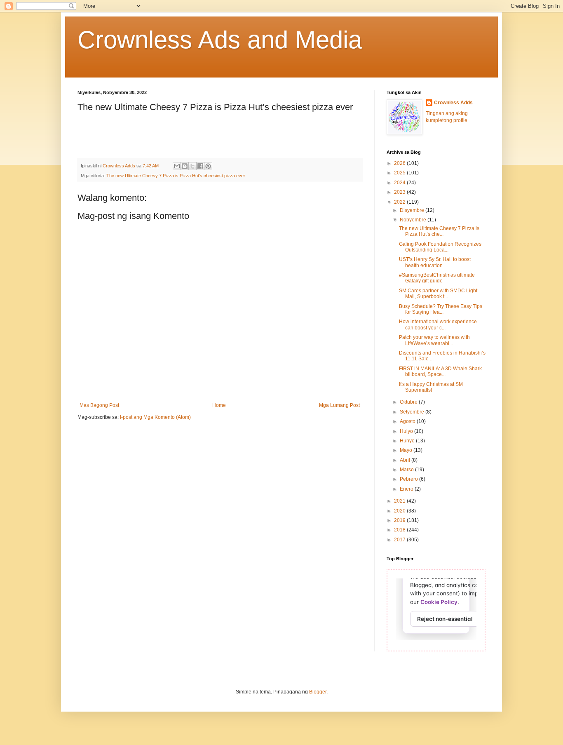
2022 (400, 202)
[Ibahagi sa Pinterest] (208, 166)
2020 (400, 511)
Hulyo (407, 431)
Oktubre (409, 402)
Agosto (408, 421)
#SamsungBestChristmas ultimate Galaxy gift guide (437, 278)
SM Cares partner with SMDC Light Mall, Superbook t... (438, 293)
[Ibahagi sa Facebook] (200, 166)
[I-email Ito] (177, 166)
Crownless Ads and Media (219, 40)
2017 (400, 540)
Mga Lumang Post (339, 405)
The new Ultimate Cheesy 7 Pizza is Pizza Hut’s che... (439, 231)
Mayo (406, 450)
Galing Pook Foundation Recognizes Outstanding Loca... (440, 247)
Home (219, 405)
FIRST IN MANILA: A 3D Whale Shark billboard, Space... (440, 371)
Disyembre (412, 210)
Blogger (317, 692)
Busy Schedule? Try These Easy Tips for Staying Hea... (440, 309)
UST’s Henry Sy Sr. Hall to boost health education (435, 262)
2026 (400, 163)
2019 (400, 520)
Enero (407, 489)
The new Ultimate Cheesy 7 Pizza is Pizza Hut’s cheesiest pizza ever (175, 175)
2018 (400, 530)
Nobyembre (413, 220)
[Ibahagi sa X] (192, 166)
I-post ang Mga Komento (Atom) (155, 417)
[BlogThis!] (185, 166)
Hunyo (408, 441)
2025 (400, 173)
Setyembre (412, 412)
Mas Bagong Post (99, 405)
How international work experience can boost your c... (438, 324)
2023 (400, 192)
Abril (405, 460)
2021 (400, 501)
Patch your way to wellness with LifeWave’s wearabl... (434, 340)
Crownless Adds (453, 103)
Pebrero (409, 479)
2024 (400, 183)
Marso (407, 469)
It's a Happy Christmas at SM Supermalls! (431, 387)
